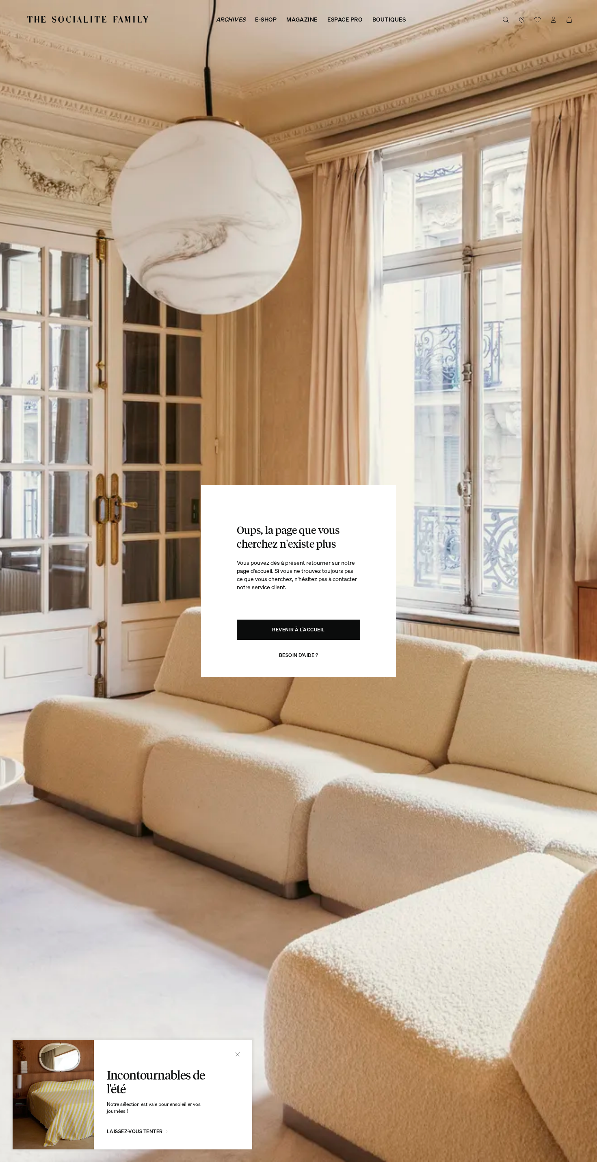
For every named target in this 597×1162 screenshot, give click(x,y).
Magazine (301, 19)
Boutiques (389, 19)
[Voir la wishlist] (537, 19)
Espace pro (345, 19)
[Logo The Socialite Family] (88, 19)
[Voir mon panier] (569, 19)
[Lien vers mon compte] (553, 19)
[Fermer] (237, 1054)
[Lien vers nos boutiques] (522, 19)
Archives (230, 19)
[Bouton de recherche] (506, 19)
